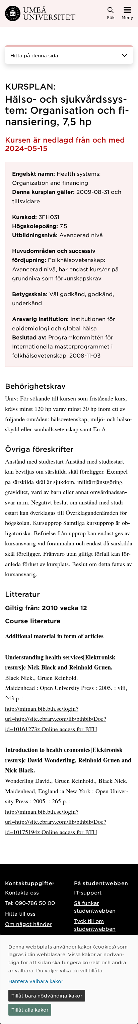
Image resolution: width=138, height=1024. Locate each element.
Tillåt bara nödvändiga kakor (46, 995)
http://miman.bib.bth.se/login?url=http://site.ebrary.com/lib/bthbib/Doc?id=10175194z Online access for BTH (55, 821)
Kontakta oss (22, 892)
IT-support (87, 892)
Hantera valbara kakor (35, 981)
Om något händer (28, 924)
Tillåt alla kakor (30, 1010)
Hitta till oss (20, 913)
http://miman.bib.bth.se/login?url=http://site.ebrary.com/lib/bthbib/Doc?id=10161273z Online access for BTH (55, 718)
